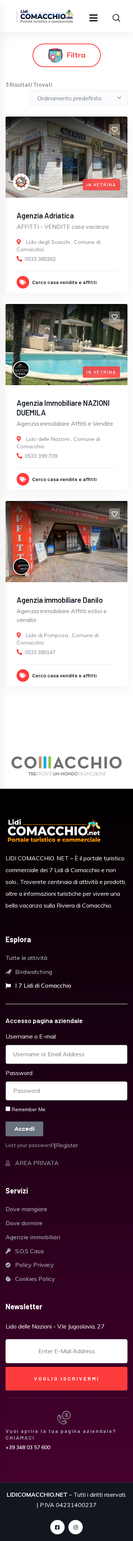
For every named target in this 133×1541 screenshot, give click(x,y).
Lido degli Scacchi (48, 242)
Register (67, 1145)
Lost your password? (30, 1145)
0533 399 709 (41, 456)
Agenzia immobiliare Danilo (60, 599)
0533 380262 (40, 259)
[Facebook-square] (57, 1527)
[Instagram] (75, 1527)
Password (19, 1073)
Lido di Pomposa (47, 635)
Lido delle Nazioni (47, 439)
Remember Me (27, 1109)
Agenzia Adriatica (45, 215)
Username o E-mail (31, 1036)
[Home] (54, 831)
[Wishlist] (114, 129)
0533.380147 (40, 652)
